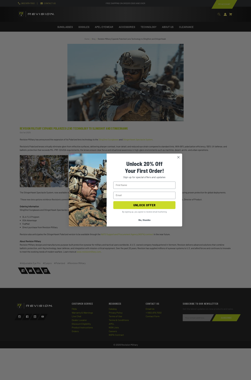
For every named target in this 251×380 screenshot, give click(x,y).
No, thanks (144, 220)
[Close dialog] (178, 157)
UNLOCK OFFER (144, 205)
